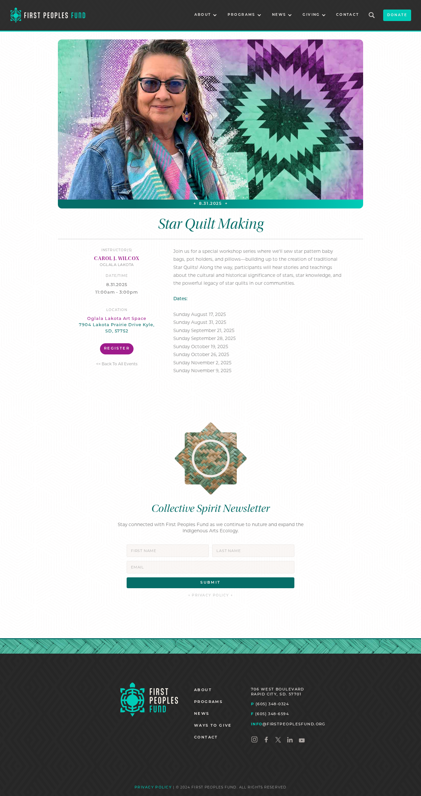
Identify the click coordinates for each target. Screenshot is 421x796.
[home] (48, 15)
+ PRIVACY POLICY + (210, 595)
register (117, 348)
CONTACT (347, 15)
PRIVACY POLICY (153, 787)
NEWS (202, 714)
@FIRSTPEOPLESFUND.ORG (288, 724)
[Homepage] (149, 699)
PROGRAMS (208, 702)
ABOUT (203, 690)
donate (397, 15)
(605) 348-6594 (270, 714)
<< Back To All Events (116, 364)
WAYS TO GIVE (213, 726)
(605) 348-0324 (270, 704)
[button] (205, 15)
